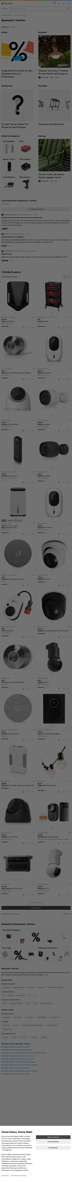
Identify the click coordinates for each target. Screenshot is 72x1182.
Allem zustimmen (53, 1137)
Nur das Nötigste (53, 1142)
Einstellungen (53, 1148)
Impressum (5, 1176)
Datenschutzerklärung (18, 1176)
